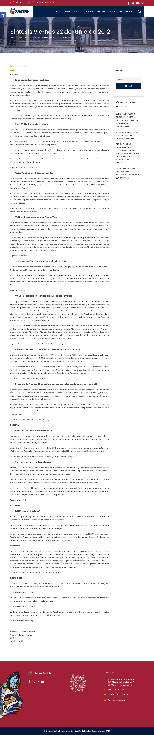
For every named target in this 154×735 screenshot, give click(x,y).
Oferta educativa (72, 11)
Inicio (57, 11)
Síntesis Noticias (20, 66)
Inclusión (88, 11)
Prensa (112, 11)
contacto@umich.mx (44, 2)
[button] (3, 15)
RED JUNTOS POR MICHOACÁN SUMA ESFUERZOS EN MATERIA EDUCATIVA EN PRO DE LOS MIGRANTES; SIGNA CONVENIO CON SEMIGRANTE (127, 153)
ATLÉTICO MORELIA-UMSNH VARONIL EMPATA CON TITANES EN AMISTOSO (127, 135)
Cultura (101, 11)
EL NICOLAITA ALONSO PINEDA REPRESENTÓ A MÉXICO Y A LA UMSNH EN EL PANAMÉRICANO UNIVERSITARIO (128, 120)
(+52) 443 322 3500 (21, 2)
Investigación (125, 11)
